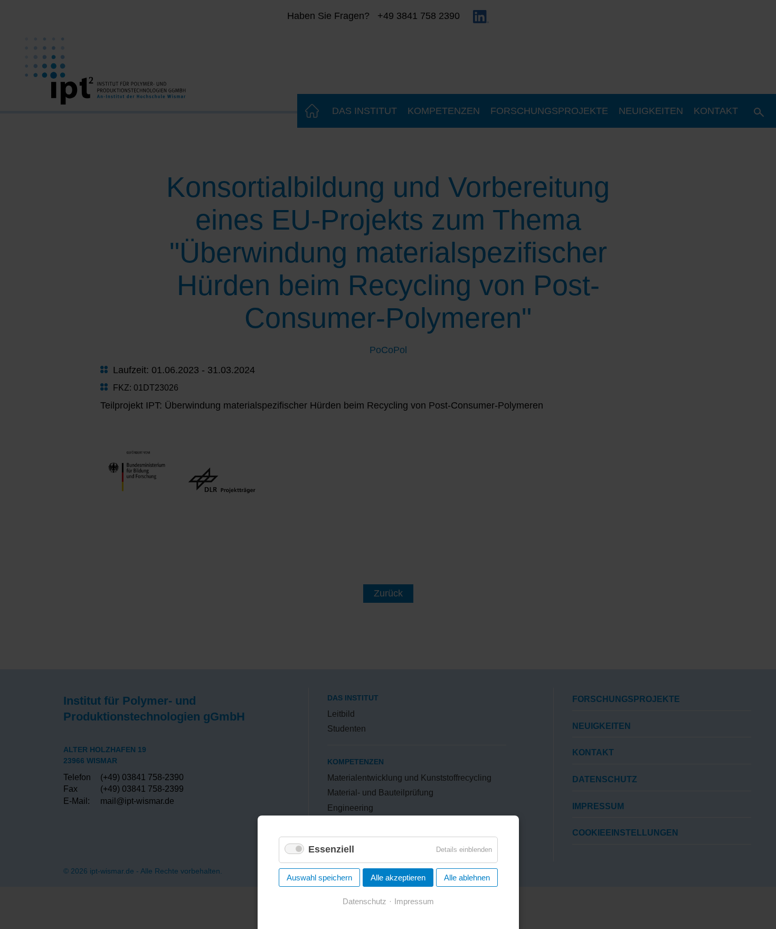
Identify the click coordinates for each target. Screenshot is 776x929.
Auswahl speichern (319, 877)
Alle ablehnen (467, 877)
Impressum (414, 901)
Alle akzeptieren (398, 877)
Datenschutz (364, 901)
